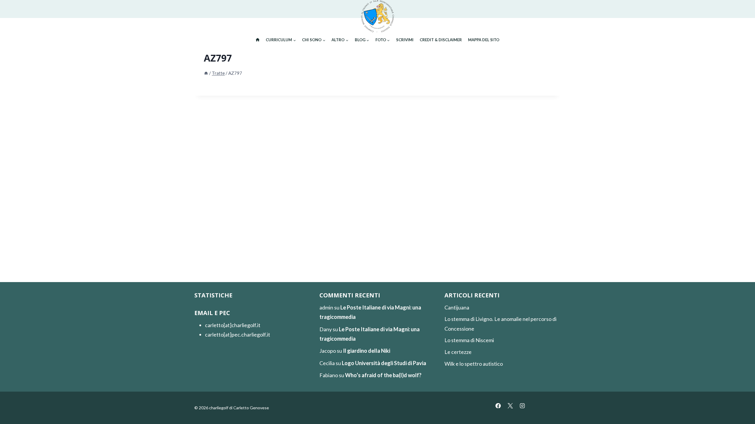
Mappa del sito (483, 39)
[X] (510, 405)
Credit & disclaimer (441, 39)
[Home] (206, 73)
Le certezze (458, 352)
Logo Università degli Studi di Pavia (384, 363)
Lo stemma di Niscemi (469, 340)
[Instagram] (522, 405)
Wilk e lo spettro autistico (473, 363)
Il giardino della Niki (366, 350)
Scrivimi (404, 39)
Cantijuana (456, 307)
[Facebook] (498, 405)
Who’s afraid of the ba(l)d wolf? (383, 375)
